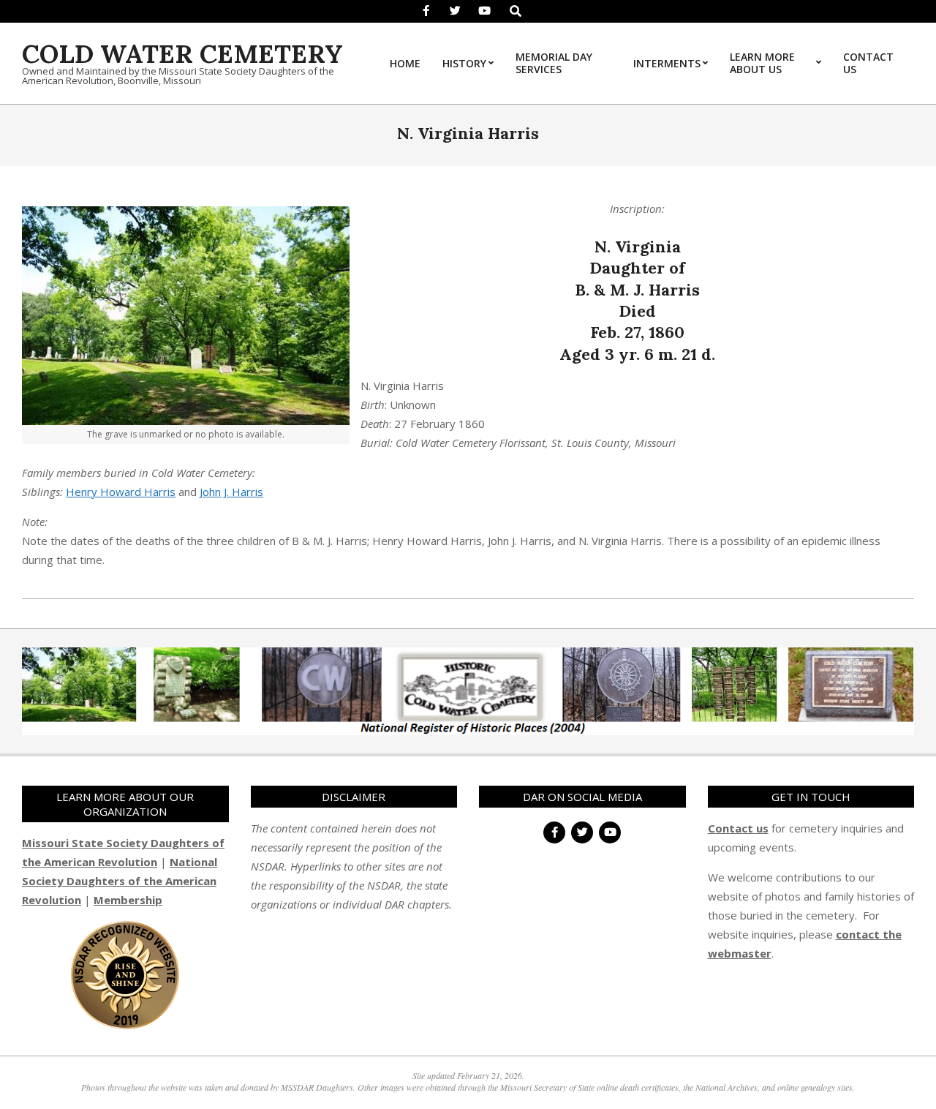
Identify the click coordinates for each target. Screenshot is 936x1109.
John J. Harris (231, 491)
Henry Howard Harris (121, 491)
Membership (128, 899)
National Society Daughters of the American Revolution (119, 880)
